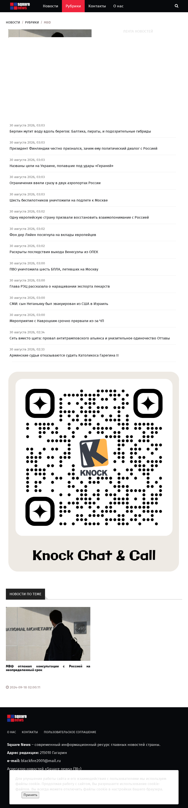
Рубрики (73, 6)
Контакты (97, 6)
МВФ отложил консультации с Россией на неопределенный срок (48, 668)
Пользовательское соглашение (70, 732)
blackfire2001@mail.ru (41, 760)
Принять (30, 795)
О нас (118, 6)
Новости (50, 6)
